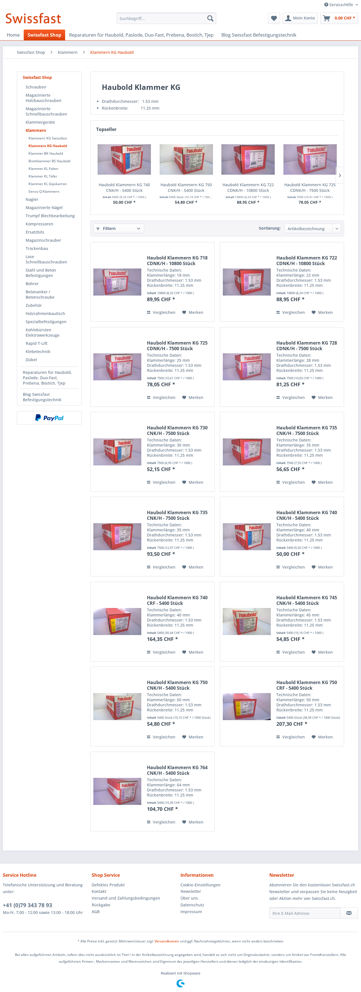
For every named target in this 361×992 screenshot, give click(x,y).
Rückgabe (101, 904)
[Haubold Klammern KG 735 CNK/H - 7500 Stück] (247, 452)
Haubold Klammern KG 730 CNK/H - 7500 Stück (177, 430)
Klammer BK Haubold (45, 153)
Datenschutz (192, 904)
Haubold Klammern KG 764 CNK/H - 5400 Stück (177, 770)
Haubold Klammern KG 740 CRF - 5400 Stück (177, 600)
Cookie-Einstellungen (200, 884)
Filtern (109, 228)
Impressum (191, 911)
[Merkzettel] (274, 18)
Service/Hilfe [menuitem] (341, 4)
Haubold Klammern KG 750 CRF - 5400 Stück (306, 685)
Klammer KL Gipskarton (47, 183)
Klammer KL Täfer (42, 176)
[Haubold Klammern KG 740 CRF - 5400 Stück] (117, 622)
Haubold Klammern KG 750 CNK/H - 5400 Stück (186, 187)
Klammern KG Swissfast (47, 138)
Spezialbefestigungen (46, 321)
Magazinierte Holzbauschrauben (43, 97)
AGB (96, 911)
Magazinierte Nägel (44, 207)
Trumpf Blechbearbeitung (50, 215)
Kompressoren (39, 224)
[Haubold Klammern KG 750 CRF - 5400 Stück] (247, 706)
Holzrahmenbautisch (45, 313)
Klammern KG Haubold (47, 145)
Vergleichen (163, 312)
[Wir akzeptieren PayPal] (49, 417)
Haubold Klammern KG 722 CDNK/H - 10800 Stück (248, 187)
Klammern (36, 130)
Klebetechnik (38, 351)
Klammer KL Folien (43, 168)
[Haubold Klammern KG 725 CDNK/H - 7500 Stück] (310, 159)
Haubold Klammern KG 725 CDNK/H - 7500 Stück (310, 187)
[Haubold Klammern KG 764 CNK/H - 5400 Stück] (117, 791)
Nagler (32, 199)
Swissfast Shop (37, 77)
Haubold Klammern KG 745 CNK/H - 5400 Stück (306, 600)
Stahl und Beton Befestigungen (41, 272)
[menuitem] (166, 18)
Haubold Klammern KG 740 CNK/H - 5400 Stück (124, 187)
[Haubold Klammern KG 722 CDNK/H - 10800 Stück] (248, 159)
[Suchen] (210, 18)
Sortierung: (270, 228)
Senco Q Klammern (44, 191)
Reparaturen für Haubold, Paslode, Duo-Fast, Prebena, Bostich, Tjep (47, 378)
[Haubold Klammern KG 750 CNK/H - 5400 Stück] (186, 159)
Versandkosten (167, 941)
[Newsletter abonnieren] (349, 913)
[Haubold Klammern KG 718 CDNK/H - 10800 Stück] (117, 282)
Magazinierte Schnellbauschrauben (46, 111)
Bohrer (32, 283)
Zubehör (34, 305)
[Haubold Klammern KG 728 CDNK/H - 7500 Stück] (247, 367)
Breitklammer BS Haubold (49, 161)
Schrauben (36, 87)
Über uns (189, 898)
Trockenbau (37, 248)
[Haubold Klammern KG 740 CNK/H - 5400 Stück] (124, 159)
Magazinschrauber (43, 240)
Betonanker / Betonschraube (40, 294)
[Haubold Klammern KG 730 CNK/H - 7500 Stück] (117, 452)
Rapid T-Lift (36, 343)
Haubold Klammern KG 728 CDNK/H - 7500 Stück (306, 345)
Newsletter (190, 891)
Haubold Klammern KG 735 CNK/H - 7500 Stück (306, 430)
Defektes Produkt (108, 884)
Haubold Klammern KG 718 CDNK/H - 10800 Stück (177, 260)
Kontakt (99, 891)
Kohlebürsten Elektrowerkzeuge (43, 332)
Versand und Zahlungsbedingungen (126, 898)
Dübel (31, 359)
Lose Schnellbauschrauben (46, 259)
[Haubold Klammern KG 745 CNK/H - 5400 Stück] (247, 622)
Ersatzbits (35, 232)
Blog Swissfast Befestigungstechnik (42, 397)
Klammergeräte (40, 122)
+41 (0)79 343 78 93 (27, 905)
